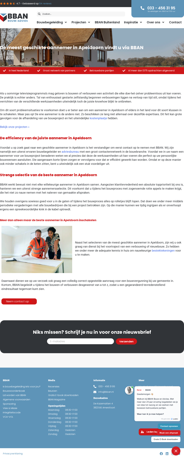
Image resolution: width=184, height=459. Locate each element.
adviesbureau (70, 151)
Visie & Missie (10, 408)
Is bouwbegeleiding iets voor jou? (21, 386)
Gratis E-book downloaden (63, 395)
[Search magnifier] (39, 14)
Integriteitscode (12, 412)
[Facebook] (161, 453)
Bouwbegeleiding (50, 22)
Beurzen (52, 391)
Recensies (53, 386)
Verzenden (126, 341)
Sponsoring (9, 404)
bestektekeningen (163, 250)
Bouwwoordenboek (14, 391)
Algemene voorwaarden (16, 399)
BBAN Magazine (56, 399)
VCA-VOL (8, 416)
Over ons (153, 22)
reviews (45, 3)
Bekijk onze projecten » (14, 127)
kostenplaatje (98, 118)
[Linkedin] (166, 453)
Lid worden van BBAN (14, 395)
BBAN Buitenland (107, 22)
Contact (175, 22)
